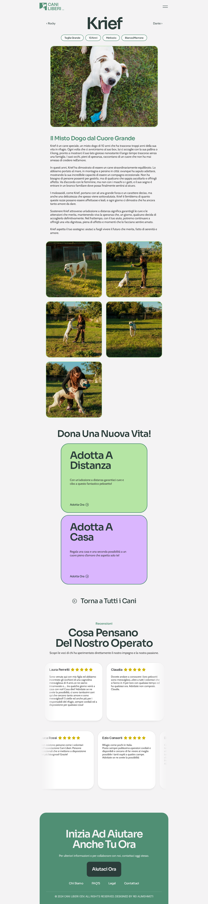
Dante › (157, 23)
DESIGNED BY (124, 896)
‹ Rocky (50, 23)
